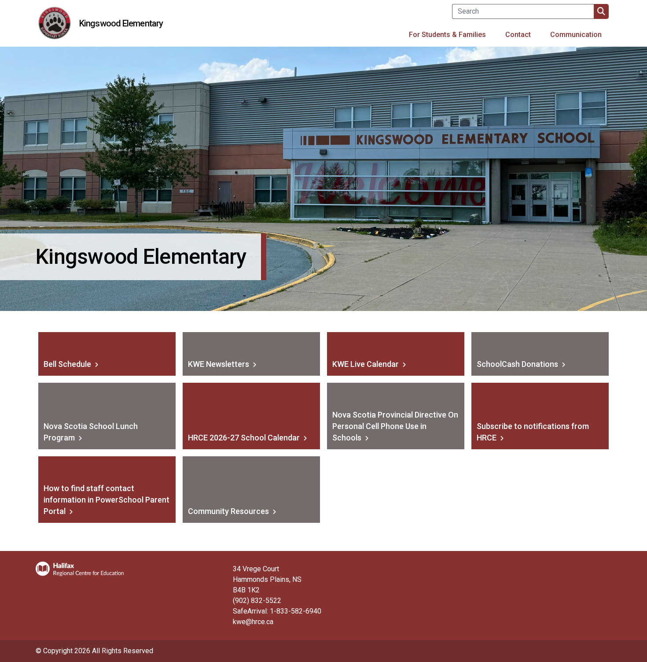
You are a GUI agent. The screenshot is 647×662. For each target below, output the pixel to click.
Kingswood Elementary (121, 23)
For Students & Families (447, 34)
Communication (576, 34)
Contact (518, 34)
